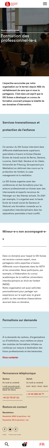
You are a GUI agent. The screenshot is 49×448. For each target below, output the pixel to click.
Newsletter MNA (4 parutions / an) (16, 416)
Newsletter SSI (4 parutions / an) (16, 420)
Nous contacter (10, 357)
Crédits (4, 434)
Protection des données (15, 434)
